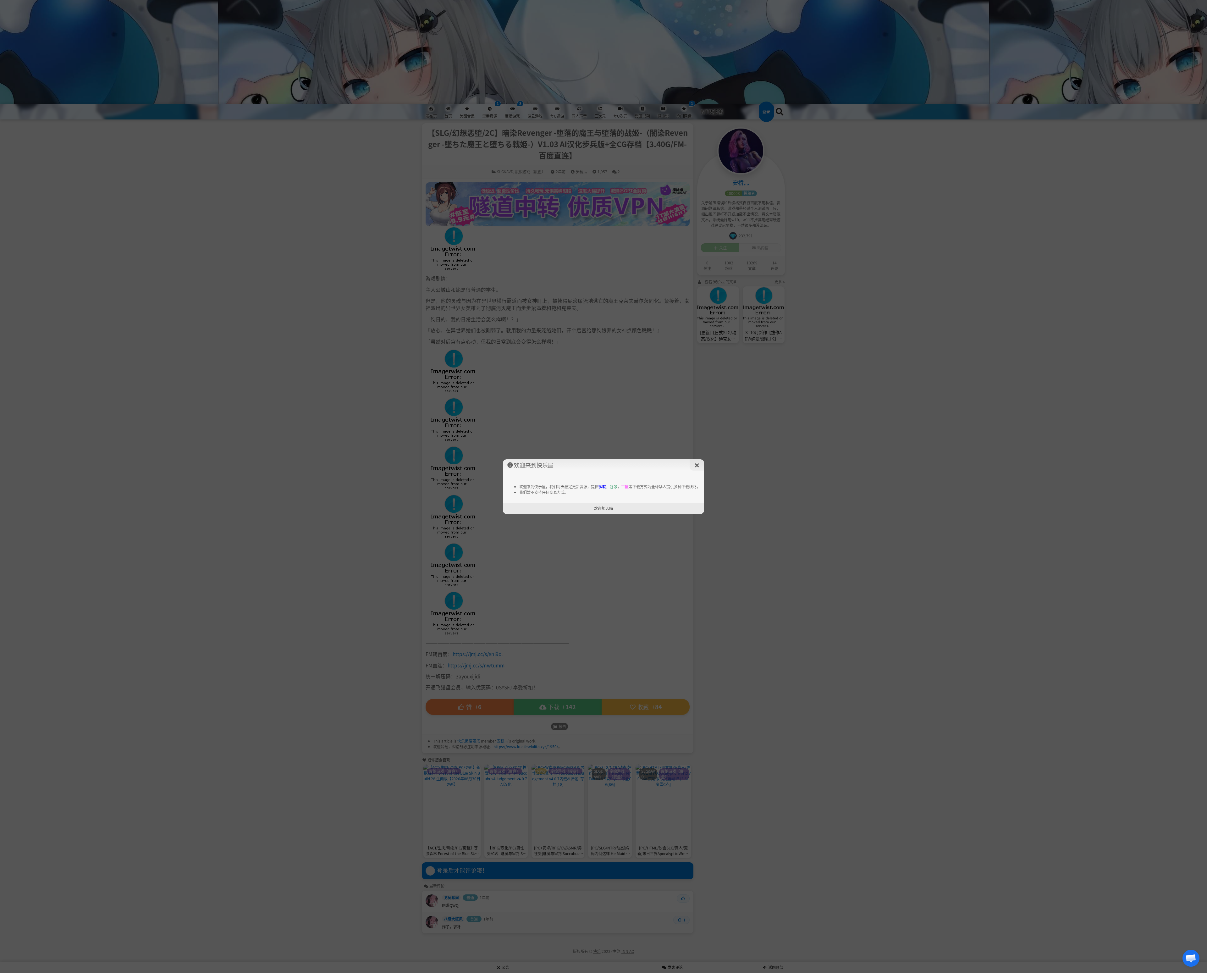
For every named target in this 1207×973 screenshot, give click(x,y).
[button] (1190, 958)
